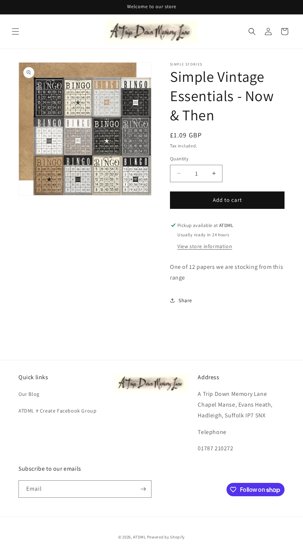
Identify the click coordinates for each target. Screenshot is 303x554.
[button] (15, 31)
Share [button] (185, 300)
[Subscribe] (143, 489)
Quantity (179, 159)
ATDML (139, 537)
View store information (204, 246)
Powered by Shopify (166, 537)
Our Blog (29, 394)
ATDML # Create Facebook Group (57, 410)
